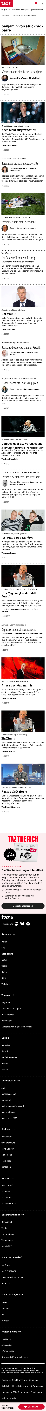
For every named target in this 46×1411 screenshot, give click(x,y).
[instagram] (28, 925)
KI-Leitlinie (17, 1386)
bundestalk (6, 1137)
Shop (3, 1314)
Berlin (4, 972)
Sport (4, 966)
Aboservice (6, 1345)
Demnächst (6, 1222)
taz (7, 917)
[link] (6, 10)
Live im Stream (8, 1234)
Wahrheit (5, 984)
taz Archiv (6, 1283)
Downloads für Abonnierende (14, 1357)
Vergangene (7, 1240)
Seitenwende (24, 1392)
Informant (27, 1386)
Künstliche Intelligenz (11, 1008)
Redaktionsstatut (20, 1380)
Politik (4, 942)
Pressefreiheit (7, 1015)
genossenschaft (8, 1094)
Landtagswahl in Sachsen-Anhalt (16, 1027)
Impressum (6, 1392)
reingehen (6, 1167)
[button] (43, 3)
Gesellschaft (7, 954)
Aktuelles (5, 1045)
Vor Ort (4, 1228)
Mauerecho (6, 1155)
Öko (3, 948)
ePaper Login (7, 1351)
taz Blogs (5, 1265)
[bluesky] (22, 925)
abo (3, 1088)
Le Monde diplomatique (12, 1277)
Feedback (6, 1339)
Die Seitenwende (9, 1057)
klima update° (7, 1149)
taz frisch (5, 1191)
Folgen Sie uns (7, 924)
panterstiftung (8, 1112)
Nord (3, 978)
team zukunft (7, 1185)
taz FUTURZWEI (8, 1271)
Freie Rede (6, 1161)
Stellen (4, 1063)
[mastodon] (17, 925)
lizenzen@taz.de (37, 1372)
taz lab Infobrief (8, 1203)
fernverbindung (8, 1143)
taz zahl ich (6, 1100)
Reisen (4, 1302)
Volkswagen (7, 1021)
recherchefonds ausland (12, 1106)
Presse (4, 1069)
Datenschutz (38, 1386)
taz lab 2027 (7, 1246)
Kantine (4, 1308)
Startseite (5, 15)
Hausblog (5, 1051)
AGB (15, 1392)
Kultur (4, 960)
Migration (5, 1002)
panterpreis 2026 (9, 1118)
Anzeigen (5, 1320)
